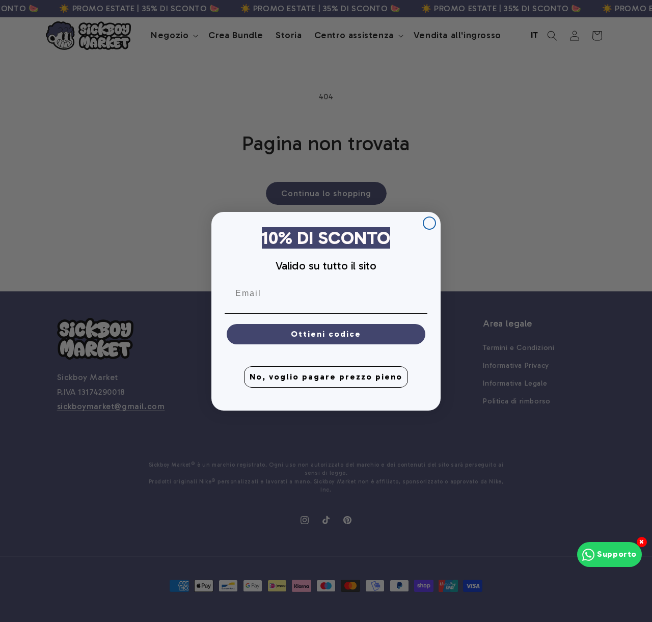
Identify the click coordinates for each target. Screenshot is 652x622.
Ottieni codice (326, 333)
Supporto (617, 554)
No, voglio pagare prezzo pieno (326, 376)
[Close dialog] (429, 223)
